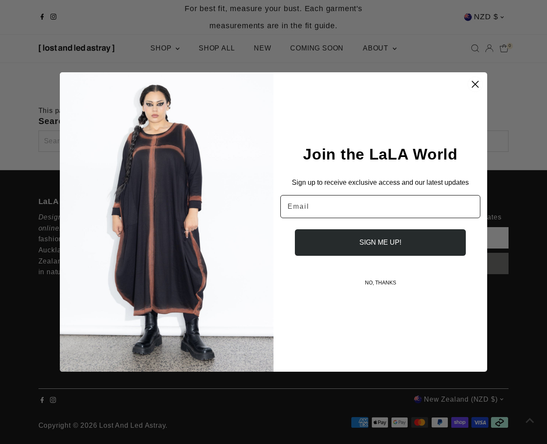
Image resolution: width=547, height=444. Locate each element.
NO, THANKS (380, 283)
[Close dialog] (475, 84)
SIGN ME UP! (380, 242)
